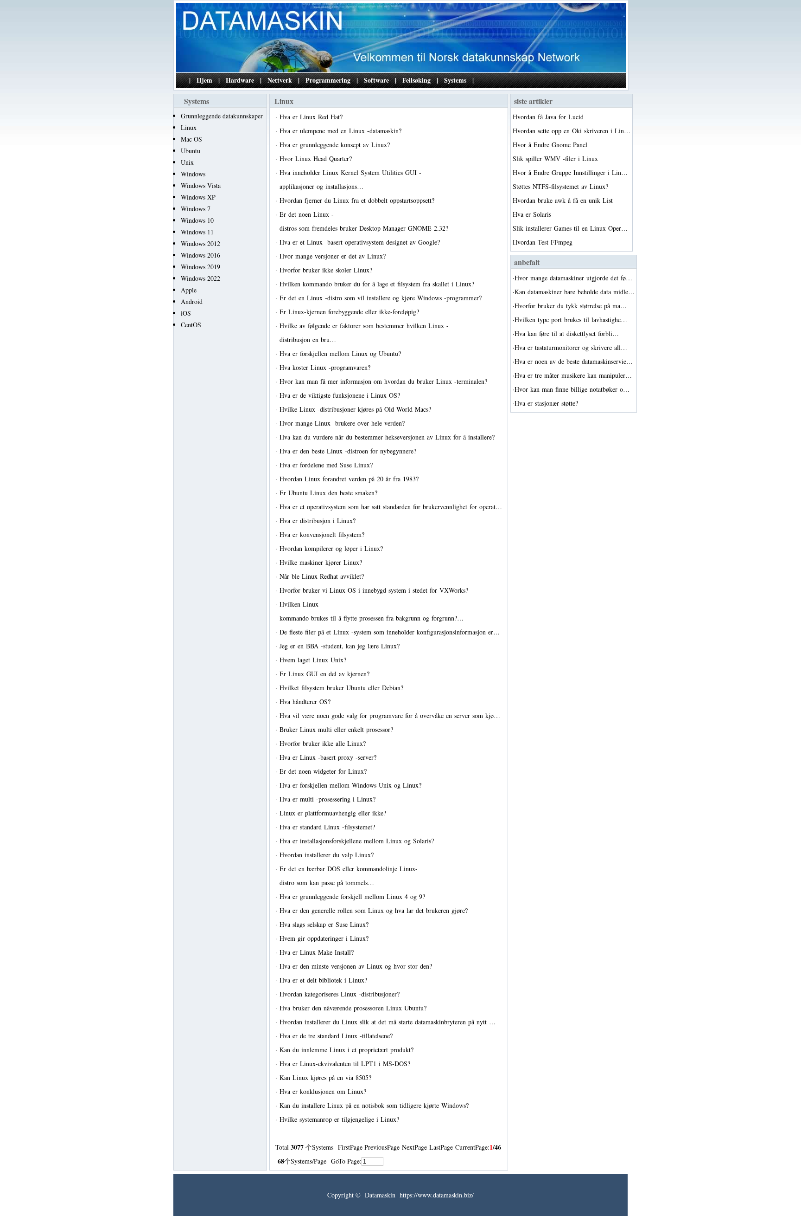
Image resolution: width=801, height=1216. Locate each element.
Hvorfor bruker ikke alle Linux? (324, 743)
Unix (187, 162)
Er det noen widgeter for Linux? (324, 771)
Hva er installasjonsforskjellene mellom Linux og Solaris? (358, 840)
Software (376, 80)
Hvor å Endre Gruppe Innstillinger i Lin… (570, 172)
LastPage (441, 1147)
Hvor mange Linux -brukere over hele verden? (343, 423)
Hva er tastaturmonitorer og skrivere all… (571, 347)
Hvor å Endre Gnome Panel (551, 144)
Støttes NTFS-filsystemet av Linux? (561, 186)
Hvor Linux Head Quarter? (317, 158)
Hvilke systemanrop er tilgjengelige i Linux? (340, 1119)
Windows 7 (195, 208)
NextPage (414, 1147)
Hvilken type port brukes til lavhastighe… (571, 319)
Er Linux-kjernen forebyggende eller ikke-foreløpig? (350, 311)
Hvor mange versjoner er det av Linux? (334, 256)
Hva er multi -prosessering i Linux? (329, 799)
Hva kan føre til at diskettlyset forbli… (567, 333)
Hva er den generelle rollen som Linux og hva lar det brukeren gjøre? (375, 910)
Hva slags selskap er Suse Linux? (325, 924)
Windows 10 (197, 220)
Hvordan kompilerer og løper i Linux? (332, 548)
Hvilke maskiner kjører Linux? (322, 562)
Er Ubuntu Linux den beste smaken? (330, 492)
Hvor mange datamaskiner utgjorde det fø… (573, 277)
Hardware (240, 80)
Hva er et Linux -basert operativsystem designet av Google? (361, 242)
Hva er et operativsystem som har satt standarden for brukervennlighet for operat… (391, 506)
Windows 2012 (200, 243)
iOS (186, 313)
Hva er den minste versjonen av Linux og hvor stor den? (357, 966)
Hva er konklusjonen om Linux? (324, 1091)
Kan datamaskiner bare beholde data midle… (575, 291)
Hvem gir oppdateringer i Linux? (325, 938)
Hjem (204, 80)
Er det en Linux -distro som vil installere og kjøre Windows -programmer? (382, 297)
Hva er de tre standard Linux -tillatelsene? (337, 1035)
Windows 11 (197, 231)
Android (192, 301)
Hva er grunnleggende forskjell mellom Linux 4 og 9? (353, 896)
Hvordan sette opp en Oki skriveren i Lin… (571, 130)
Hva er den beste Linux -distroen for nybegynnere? (349, 450)
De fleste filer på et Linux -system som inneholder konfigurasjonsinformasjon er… (390, 631)
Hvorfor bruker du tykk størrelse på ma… (571, 305)
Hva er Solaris (533, 214)
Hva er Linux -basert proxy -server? (329, 757)
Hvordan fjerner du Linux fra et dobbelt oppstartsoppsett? (358, 200)
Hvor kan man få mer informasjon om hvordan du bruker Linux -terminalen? (385, 381)
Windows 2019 (200, 266)
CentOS (191, 324)
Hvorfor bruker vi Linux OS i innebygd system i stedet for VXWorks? (375, 590)
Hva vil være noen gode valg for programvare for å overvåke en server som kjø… (390, 715)
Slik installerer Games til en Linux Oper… (570, 228)
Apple (189, 289)
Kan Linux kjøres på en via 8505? (327, 1077)
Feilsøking (416, 80)
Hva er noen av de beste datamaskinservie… (574, 361)
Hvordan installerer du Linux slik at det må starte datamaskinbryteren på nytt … (388, 1021)
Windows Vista (201, 185)
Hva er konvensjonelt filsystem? (323, 534)
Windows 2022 (200, 278)
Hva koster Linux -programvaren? (326, 367)
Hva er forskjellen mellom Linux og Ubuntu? (341, 353)
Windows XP (198, 197)
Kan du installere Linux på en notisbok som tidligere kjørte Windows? (375, 1105)
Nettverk (279, 80)
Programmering (327, 80)
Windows (193, 173)
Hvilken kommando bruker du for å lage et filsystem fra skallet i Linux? (378, 283)
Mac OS (191, 139)
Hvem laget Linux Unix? (314, 659)
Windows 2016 (200, 255)
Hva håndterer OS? (306, 701)
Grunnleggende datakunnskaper (222, 115)
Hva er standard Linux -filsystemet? (328, 826)
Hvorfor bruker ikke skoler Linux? (327, 269)
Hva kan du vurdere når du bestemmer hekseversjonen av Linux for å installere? (388, 437)
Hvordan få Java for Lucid (549, 116)
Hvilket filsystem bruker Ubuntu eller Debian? (343, 687)
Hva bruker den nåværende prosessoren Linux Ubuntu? (354, 1007)
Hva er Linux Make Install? (318, 952)
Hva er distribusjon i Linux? (319, 520)
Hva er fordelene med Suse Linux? (327, 464)
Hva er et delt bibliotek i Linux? (324, 980)
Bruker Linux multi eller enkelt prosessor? (337, 729)
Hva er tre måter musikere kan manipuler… (573, 375)
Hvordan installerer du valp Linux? (328, 854)
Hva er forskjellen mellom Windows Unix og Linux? (352, 785)
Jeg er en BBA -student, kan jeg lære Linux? (341, 645)
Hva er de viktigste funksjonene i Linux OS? (341, 395)
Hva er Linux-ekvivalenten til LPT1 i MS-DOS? (346, 1063)
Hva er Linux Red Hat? (312, 116)
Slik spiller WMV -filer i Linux (556, 158)
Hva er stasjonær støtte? (547, 403)
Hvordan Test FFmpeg (544, 242)
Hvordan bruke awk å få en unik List (564, 200)
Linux (189, 127)
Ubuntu (190, 150)
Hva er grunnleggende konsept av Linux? (336, 144)
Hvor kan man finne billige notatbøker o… (572, 389)
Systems (455, 80)
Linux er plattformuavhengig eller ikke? (334, 813)
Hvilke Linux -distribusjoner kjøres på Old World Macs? (356, 409)
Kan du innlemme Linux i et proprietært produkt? (348, 1049)
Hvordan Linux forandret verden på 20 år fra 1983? (350, 478)
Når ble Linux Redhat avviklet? (323, 576)
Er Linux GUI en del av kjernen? (326, 673)
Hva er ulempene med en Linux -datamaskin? (342, 130)
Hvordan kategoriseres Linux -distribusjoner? (341, 994)
